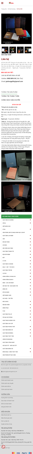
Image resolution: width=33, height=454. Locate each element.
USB (4, 238)
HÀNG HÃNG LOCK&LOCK (9, 276)
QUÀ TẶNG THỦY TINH (8, 336)
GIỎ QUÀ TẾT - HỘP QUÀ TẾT (10, 345)
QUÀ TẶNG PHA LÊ (7, 314)
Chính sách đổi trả (6, 386)
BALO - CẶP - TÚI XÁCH (8, 267)
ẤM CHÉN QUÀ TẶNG (8, 248)
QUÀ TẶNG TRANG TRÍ (8, 251)
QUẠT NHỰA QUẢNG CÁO (9, 320)
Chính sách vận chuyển (7, 383)
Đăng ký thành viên (6, 406)
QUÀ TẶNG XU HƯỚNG (8, 220)
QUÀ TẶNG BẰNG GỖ (8, 329)
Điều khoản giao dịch (6, 418)
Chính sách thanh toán (7, 380)
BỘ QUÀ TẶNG (6, 242)
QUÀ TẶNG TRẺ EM (7, 270)
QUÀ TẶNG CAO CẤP (8, 323)
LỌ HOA (4, 273)
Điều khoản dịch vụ (6, 415)
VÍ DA (4, 229)
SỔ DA (4, 223)
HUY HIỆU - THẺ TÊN (8, 298)
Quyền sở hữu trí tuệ (6, 424)
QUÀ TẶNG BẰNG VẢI (8, 348)
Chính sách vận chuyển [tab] (10, 100)
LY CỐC (4, 260)
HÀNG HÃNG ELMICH (8, 279)
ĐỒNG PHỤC (6, 308)
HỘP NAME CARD (7, 295)
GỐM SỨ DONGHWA (7, 339)
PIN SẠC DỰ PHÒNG (7, 317)
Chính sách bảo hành (6, 389)
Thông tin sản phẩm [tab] (9, 92)
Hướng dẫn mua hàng (7, 397)
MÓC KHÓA (5, 301)
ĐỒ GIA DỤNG (6, 292)
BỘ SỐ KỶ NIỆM (6, 254)
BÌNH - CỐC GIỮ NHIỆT (8, 282)
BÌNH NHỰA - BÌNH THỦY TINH (10, 351)
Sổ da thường (11, 9)
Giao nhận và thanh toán (7, 400)
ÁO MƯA (5, 245)
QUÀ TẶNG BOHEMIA (8, 333)
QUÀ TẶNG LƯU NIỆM (8, 235)
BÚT (4, 257)
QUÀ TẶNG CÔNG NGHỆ (8, 342)
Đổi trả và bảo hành (6, 403)
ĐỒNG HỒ (5, 289)
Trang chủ (4, 9)
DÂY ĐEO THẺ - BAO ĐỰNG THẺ (10, 286)
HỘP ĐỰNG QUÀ (6, 226)
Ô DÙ (4, 311)
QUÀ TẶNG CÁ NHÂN (8, 264)
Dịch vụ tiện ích (5, 421)
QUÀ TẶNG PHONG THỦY (9, 326)
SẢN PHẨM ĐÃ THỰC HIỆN (9, 355)
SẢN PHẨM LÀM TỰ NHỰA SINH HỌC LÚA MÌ (14, 232)
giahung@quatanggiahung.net (10, 371)
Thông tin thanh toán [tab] (10, 96)
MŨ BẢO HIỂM (6, 304)
